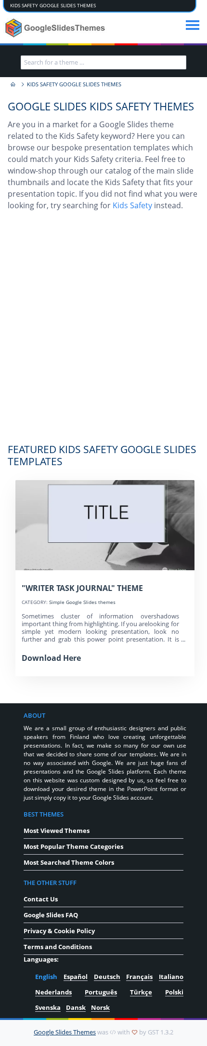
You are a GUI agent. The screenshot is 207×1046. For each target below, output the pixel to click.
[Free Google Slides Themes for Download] (56, 28)
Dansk (76, 1007)
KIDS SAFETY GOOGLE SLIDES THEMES (53, 5)
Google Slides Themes (65, 1032)
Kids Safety (132, 205)
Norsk (100, 1007)
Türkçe (141, 992)
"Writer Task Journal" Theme (82, 588)
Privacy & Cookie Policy (59, 930)
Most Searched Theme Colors (69, 862)
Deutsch (107, 976)
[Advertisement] (103, 332)
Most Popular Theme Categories (73, 846)
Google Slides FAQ (51, 915)
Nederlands (53, 992)
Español (76, 976)
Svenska (48, 1007)
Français (139, 976)
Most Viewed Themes (57, 830)
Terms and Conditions (58, 946)
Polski (174, 992)
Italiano (171, 976)
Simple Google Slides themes (82, 602)
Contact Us (41, 899)
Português (101, 992)
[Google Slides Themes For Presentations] (12, 84)
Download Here (51, 658)
